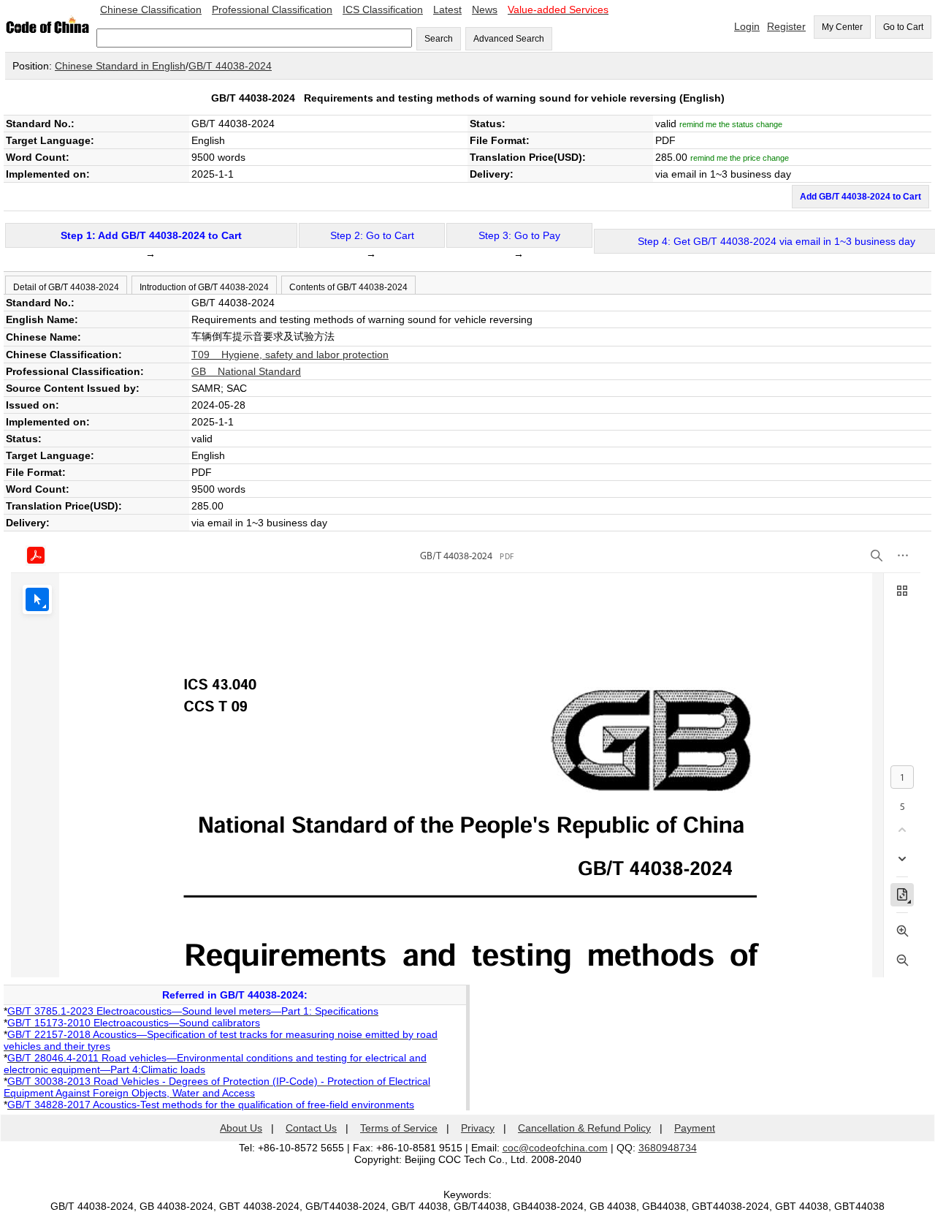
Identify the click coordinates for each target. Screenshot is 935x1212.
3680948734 (667, 1148)
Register (786, 26)
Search (438, 39)
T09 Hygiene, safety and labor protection (290, 354)
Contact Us (311, 1128)
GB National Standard (246, 371)
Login (747, 26)
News (484, 9)
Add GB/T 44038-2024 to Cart (860, 197)
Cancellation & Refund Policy (584, 1128)
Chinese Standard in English (120, 66)
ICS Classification (383, 9)
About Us (241, 1128)
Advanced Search (508, 39)
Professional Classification (272, 9)
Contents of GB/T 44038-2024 (348, 287)
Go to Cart (903, 27)
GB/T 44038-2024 (230, 66)
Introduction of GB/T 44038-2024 (204, 287)
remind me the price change (739, 158)
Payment (694, 1128)
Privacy (478, 1128)
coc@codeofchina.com (555, 1148)
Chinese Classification (151, 9)
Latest (447, 9)
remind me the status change (730, 124)
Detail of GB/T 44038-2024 (66, 287)
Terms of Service (399, 1128)
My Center (842, 27)
